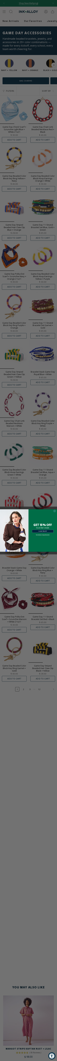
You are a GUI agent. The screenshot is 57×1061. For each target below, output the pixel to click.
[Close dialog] (55, 511)
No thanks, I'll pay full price (42, 535)
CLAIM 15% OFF (42, 531)
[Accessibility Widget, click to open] (51, 1055)
